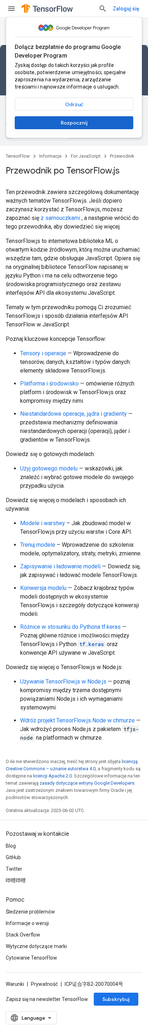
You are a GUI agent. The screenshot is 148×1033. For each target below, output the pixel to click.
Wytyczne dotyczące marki (36, 946)
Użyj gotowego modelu (49, 468)
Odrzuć (74, 104)
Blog (11, 846)
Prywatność (44, 984)
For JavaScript (86, 156)
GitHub (13, 857)
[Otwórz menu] (11, 8)
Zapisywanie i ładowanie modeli (60, 566)
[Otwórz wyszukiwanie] (102, 8)
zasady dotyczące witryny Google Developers (87, 783)
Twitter (14, 869)
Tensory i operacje (43, 353)
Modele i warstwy (42, 523)
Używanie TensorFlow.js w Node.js (63, 681)
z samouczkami (60, 218)
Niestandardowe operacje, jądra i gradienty (73, 413)
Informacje (50, 156)
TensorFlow (18, 156)
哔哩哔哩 (16, 880)
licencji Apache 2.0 (52, 776)
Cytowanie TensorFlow (31, 958)
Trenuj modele (37, 544)
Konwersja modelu (43, 588)
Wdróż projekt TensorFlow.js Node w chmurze (77, 720)
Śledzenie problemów (30, 912)
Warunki (15, 984)
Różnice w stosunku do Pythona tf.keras (70, 626)
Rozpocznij (74, 122)
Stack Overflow (23, 935)
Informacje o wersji (27, 923)
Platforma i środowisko (49, 383)
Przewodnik (122, 156)
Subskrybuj (116, 999)
